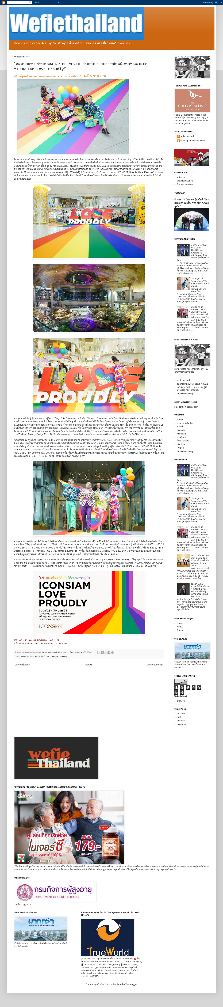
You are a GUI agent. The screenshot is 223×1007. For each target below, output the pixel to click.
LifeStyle (181, 444)
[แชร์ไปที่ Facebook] (109, 652)
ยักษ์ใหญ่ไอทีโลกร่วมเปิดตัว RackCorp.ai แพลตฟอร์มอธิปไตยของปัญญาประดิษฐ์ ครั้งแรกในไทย (193, 252)
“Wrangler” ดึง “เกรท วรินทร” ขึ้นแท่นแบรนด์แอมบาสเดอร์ (200, 282)
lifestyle (55, 656)
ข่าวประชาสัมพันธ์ (37, 656)
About (180, 627)
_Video (180, 448)
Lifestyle (181, 430)
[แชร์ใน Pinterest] (112, 652)
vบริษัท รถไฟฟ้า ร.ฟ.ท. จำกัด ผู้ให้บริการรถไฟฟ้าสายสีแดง (192, 388)
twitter (180, 717)
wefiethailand (183, 380)
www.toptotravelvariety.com (193, 140)
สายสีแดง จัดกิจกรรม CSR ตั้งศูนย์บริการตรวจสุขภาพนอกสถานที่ (199, 311)
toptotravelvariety (185, 181)
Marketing (181, 434)
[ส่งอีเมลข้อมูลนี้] (99, 652)
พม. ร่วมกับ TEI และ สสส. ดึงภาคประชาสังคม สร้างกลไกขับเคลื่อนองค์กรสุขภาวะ (200, 560)
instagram (181, 724)
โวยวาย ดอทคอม (185, 184)
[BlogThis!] (102, 652)
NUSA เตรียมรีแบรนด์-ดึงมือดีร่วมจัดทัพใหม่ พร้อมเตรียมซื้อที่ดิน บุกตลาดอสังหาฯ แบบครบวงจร (200, 590)
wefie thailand (187, 136)
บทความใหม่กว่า (22, 665)
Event (48, 656)
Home (180, 419)
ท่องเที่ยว (181, 426)
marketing (63, 656)
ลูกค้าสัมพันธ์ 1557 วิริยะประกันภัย (192, 384)
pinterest (181, 721)
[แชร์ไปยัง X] (105, 652)
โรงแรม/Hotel (183, 441)
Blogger (133, 984)
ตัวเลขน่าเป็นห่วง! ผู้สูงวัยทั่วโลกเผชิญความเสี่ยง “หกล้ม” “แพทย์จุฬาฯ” (191, 203)
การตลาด (25, 656)
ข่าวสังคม (181, 437)
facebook (181, 713)
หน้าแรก (89, 665)
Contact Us (182, 630)
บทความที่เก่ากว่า (155, 665)
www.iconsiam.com (28, 643)
